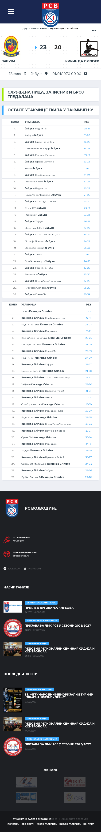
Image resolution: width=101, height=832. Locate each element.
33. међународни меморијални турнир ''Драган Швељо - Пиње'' (59, 696)
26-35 (88, 417)
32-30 (87, 274)
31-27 (89, 390)
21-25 (87, 194)
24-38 (87, 261)
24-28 (88, 477)
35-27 (88, 377)
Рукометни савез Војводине (32, 819)
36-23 (88, 423)
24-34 (88, 463)
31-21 (88, 331)
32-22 (87, 267)
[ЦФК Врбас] (74, 797)
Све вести (27, 824)
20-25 (88, 337)
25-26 (87, 287)
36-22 (87, 141)
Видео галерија (70, 824)
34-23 (87, 175)
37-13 (88, 318)
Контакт (88, 824)
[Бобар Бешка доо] (26, 797)
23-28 (88, 344)
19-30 (89, 404)
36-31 (88, 430)
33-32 (87, 161)
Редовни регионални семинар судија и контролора (59, 650)
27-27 (87, 181)
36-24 (87, 234)
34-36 (87, 148)
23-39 (87, 214)
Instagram (34, 568)
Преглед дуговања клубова (49, 608)
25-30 (87, 247)
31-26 (87, 135)
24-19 (88, 351)
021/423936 (18, 541)
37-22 (87, 188)
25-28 (88, 450)
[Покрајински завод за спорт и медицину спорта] (26, 782)
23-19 (87, 208)
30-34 (88, 437)
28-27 (88, 324)
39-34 (87, 294)
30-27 (88, 410)
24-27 (87, 241)
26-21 (87, 221)
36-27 (88, 364)
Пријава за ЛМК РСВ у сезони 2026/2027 (58, 625)
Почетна (13, 824)
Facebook (14, 568)
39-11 (87, 128)
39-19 (87, 155)
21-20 (88, 371)
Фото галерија (47, 824)
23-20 (87, 201)
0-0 (87, 168)
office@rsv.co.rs (21, 556)
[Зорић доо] (74, 781)
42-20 (87, 280)
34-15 (88, 443)
